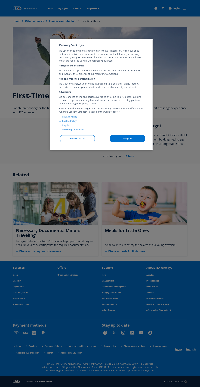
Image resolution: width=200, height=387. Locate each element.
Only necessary (77, 138)
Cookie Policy (69, 120)
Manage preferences (73, 129)
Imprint (66, 125)
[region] (101, 94)
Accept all (127, 138)
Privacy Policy (69, 116)
